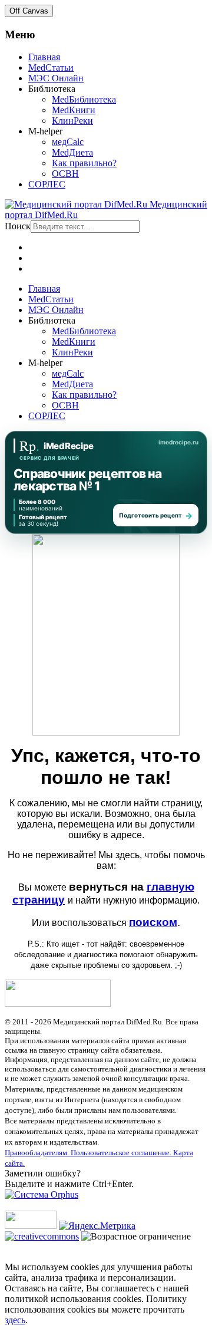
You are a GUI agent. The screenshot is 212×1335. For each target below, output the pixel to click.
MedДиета (72, 152)
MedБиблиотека (84, 99)
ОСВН (65, 174)
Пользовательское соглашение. (122, 1152)
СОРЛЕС (46, 184)
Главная (44, 57)
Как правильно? (84, 163)
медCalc (68, 142)
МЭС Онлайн (56, 78)
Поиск (18, 226)
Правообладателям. (38, 1152)
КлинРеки (72, 121)
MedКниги (73, 110)
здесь (15, 1320)
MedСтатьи (51, 67)
